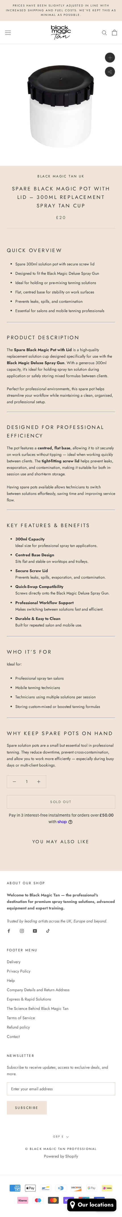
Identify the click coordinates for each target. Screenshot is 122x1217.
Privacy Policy (18, 971)
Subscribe (27, 1107)
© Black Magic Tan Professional (61, 1149)
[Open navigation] (8, 32)
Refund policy (18, 1027)
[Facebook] (9, 931)
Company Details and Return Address (38, 990)
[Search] (104, 32)
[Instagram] (22, 931)
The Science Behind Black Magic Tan (37, 1008)
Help (11, 980)
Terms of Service (21, 1018)
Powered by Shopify (61, 1156)
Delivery (13, 962)
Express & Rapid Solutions (29, 999)
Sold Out (60, 801)
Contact (13, 1036)
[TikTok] (48, 931)
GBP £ (58, 1136)
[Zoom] (110, 58)
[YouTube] (35, 931)
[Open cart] (114, 32)
